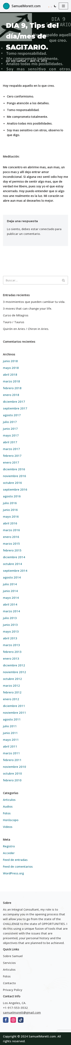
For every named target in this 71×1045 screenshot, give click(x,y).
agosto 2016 (12, 496)
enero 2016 (11, 537)
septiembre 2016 (15, 489)
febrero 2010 (12, 780)
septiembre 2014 (15, 571)
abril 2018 (10, 374)
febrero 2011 (12, 760)
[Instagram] (13, 1020)
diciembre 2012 (14, 665)
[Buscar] (63, 280)
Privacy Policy (12, 990)
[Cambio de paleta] (55, 6)
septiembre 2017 (15, 408)
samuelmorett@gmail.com (22, 1012)
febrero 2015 (12, 550)
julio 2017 (10, 422)
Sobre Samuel (13, 956)
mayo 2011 (11, 740)
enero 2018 (11, 395)
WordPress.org (13, 873)
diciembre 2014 (14, 557)
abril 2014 (10, 604)
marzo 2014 (11, 611)
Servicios (9, 963)
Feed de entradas (15, 860)
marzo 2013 (11, 645)
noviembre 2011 (14, 712)
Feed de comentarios (18, 866)
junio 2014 (10, 591)
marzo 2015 (11, 543)
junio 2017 (10, 429)
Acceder (9, 853)
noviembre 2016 (14, 476)
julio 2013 (10, 618)
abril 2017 (10, 442)
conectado (46, 229)
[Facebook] (5, 1020)
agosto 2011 (12, 719)
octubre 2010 (12, 773)
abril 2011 (10, 746)
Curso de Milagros (15, 315)
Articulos (9, 800)
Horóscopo (10, 820)
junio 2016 (10, 510)
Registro (9, 846)
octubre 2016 (12, 483)
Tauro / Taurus (13, 322)
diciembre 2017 (14, 401)
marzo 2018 (11, 381)
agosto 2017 (12, 415)
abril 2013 (10, 638)
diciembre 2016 (14, 469)
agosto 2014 (12, 577)
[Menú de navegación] (63, 6)
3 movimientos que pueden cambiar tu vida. (34, 302)
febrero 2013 (12, 652)
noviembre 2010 (14, 767)
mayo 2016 (11, 516)
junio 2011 (10, 733)
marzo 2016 (11, 530)
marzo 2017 (11, 449)
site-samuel (18, 61)
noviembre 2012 (14, 672)
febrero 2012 (12, 692)
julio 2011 (10, 726)
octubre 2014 (12, 564)
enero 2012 (11, 699)
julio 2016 (10, 503)
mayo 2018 (11, 368)
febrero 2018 (12, 388)
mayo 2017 (11, 435)
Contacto (9, 983)
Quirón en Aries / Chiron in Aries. (26, 329)
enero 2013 (11, 658)
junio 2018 (10, 361)
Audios (8, 806)
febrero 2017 (12, 456)
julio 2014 (10, 584)
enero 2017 (11, 462)
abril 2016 (10, 523)
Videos (7, 827)
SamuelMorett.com (42, 1036)
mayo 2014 (11, 598)
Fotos (7, 813)
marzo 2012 (11, 685)
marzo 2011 (11, 753)
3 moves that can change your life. (27, 308)
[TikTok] (20, 1020)
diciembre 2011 (14, 706)
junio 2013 (10, 625)
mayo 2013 (11, 631)
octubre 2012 (12, 679)
